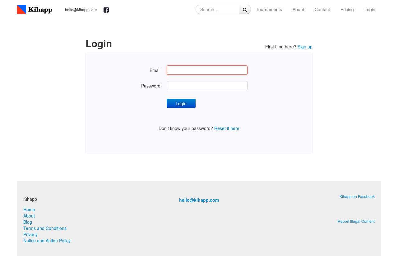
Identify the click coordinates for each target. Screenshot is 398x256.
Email (155, 70)
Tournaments (269, 9)
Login (369, 9)
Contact (322, 9)
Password (150, 86)
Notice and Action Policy (47, 240)
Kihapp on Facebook (357, 196)
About (298, 9)
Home (29, 209)
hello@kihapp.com (81, 9)
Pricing (347, 9)
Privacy (30, 234)
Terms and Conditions (45, 228)
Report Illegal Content (356, 221)
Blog (27, 222)
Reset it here (226, 128)
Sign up (305, 46)
